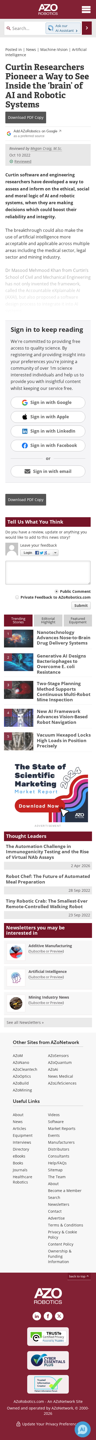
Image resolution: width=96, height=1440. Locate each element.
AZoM (18, 1055)
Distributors (58, 1149)
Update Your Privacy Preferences (51, 1423)
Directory (21, 1149)
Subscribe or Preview (46, 951)
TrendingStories (18, 620)
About (18, 1114)
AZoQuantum (60, 1062)
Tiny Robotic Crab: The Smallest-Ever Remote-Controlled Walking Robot (47, 903)
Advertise (56, 1218)
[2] (18, 661)
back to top (77, 1276)
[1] (18, 638)
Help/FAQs (57, 1162)
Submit (81, 605)
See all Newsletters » (25, 1022)
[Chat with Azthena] (83, 1429)
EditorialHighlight (48, 620)
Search (54, 1197)
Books (18, 1162)
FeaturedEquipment (78, 620)
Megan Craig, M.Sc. (46, 148)
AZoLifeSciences (62, 1083)
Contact (55, 1211)
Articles (19, 1128)
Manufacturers (61, 1142)
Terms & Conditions (65, 1225)
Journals (20, 1169)
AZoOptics (22, 1076)
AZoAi (53, 1069)
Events (54, 1135)
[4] (18, 717)
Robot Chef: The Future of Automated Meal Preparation (48, 879)
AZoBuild (21, 1083)
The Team (57, 1176)
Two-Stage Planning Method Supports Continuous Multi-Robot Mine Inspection (63, 691)
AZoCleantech (25, 1069)
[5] (18, 740)
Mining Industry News (49, 997)
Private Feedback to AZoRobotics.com (56, 597)
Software (56, 1121)
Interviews (22, 1142)
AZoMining (22, 1090)
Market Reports (61, 1128)
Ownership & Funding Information (59, 1256)
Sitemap (55, 1169)
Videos (54, 1114)
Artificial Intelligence (48, 971)
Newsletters (58, 1204)
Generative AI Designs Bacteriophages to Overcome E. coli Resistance (61, 664)
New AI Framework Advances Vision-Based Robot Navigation (62, 716)
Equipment (23, 1135)
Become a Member (65, 1190)
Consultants (58, 1156)
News (31, 49)
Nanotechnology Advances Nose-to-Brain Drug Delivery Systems (63, 637)
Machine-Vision (54, 49)
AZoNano (21, 1062)
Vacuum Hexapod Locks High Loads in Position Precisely (64, 740)
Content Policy (60, 1244)
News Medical (60, 1076)
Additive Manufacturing (50, 945)
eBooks (19, 1156)
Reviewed (22, 161)
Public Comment (75, 591)
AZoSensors (58, 1055)
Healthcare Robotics (22, 1179)
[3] (18, 689)
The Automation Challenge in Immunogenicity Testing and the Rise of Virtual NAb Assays (47, 851)
